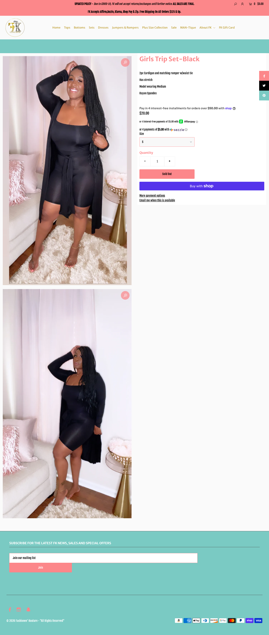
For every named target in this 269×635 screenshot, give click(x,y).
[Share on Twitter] (264, 86)
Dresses (103, 27)
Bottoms (79, 27)
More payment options (152, 195)
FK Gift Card (227, 27)
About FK (205, 27)
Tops (67, 27)
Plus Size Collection (155, 27)
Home (56, 27)
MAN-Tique (188, 27)
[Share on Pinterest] (264, 95)
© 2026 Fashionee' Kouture (22, 621)
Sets (92, 27)
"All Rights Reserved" (52, 621)
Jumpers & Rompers (125, 27)
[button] (201, 130)
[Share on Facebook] (264, 76)
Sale (174, 27)
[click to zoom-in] (125, 62)
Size (141, 134)
